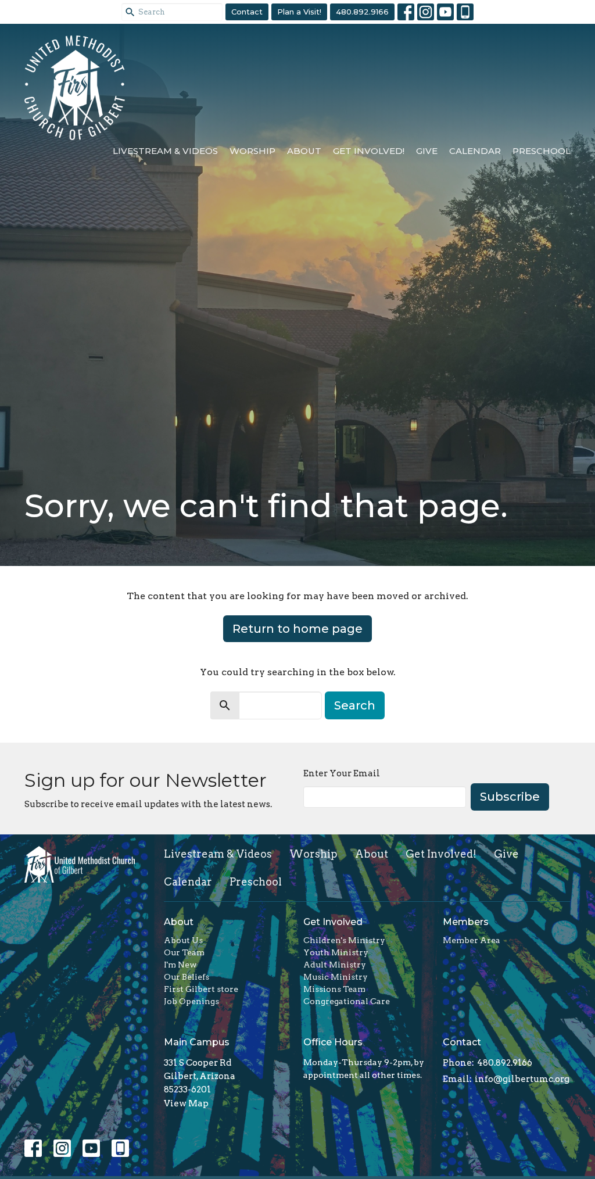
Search (354, 705)
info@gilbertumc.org (522, 1079)
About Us (183, 940)
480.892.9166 (362, 11)
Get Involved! (368, 150)
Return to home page (297, 629)
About (304, 150)
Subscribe (510, 797)
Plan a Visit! (299, 11)
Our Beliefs (186, 976)
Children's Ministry (344, 940)
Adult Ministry (334, 964)
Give (427, 150)
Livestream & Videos (165, 150)
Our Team (184, 952)
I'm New (180, 964)
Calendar (475, 150)
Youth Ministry (335, 952)
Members (466, 921)
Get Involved (333, 921)
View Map (186, 1103)
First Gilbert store (201, 989)
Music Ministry (335, 976)
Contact (247, 11)
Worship (252, 150)
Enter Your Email (341, 773)
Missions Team (334, 989)
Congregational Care (346, 1001)
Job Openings (191, 1001)
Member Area (471, 940)
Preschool (541, 150)
